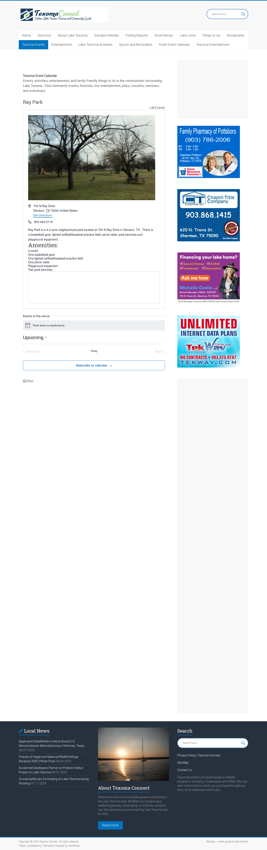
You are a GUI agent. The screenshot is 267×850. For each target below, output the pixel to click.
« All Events (157, 108)
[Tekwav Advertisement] (208, 317)
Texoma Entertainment (212, 45)
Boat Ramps (164, 35)
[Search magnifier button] (243, 14)
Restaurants (235, 35)
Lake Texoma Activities (95, 45)
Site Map (183, 762)
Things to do (211, 35)
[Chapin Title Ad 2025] (208, 191)
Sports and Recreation (135, 45)
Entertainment (62, 45)
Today (94, 350)
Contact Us (184, 770)
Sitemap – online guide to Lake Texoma (227, 841)
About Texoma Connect (124, 788)
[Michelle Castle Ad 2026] (208, 254)
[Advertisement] (212, 89)
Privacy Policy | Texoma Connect (198, 755)
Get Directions (42, 215)
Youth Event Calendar (174, 45)
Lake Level (187, 35)
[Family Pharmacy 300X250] (208, 128)
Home (26, 35)
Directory (44, 35)
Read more (110, 825)
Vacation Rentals (106, 35)
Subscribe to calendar (91, 365)
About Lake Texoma (72, 35)
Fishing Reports (137, 35)
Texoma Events (33, 45)
